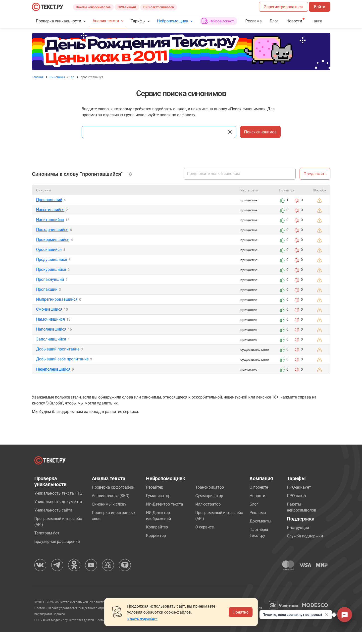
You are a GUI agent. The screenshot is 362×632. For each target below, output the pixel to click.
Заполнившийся (51, 339)
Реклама (253, 21)
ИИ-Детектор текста (164, 504)
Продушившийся (51, 259)
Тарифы (138, 21)
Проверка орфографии (113, 487)
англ (318, 21)
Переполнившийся (53, 369)
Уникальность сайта (53, 510)
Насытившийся (50, 209)
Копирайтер (157, 527)
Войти (319, 6)
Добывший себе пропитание (62, 359)
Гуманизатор (158, 495)
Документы (260, 521)
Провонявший (49, 199)
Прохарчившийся (52, 229)
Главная (38, 77)
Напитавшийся (50, 219)
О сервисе (204, 527)
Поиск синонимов (260, 132)
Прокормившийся (52, 239)
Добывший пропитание (57, 349)
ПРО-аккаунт (127, 7)
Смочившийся (49, 309)
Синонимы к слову (109, 504)
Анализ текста (106, 20)
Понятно (241, 612)
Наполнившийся (51, 329)
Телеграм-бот (46, 533)
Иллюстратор (208, 504)
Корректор (156, 535)
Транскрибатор (209, 487)
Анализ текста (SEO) (111, 495)
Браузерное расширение (57, 541)
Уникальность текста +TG (58, 493)
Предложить (315, 173)
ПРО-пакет (297, 495)
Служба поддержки (305, 536)
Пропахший (46, 289)
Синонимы (57, 77)
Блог (274, 21)
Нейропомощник (172, 21)
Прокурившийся (51, 269)
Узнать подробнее (142, 619)
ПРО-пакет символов (158, 7)
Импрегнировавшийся (57, 299)
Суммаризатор (209, 495)
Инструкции (298, 527)
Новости (257, 495)
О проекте (259, 487)
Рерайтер (154, 487)
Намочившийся (50, 319)
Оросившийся (49, 249)
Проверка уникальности (58, 21)
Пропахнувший (50, 279)
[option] (181, 51)
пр (72, 77)
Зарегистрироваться (283, 6)
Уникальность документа (58, 501)
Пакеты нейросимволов (93, 7)
